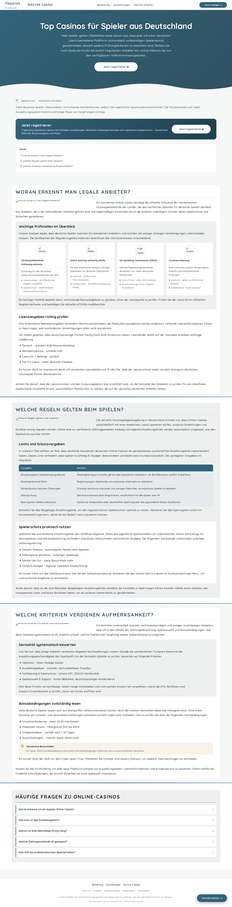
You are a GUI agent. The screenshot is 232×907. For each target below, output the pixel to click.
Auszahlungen (122, 4)
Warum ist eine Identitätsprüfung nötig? (43, 830)
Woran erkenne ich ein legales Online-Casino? (46, 809)
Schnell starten (210, 898)
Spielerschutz (129, 890)
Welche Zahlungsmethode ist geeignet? (43, 841)
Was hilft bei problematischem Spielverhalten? (47, 852)
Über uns (86, 890)
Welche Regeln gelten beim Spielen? (43, 160)
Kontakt (97, 890)
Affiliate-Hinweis (112, 890)
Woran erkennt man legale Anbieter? (43, 155)
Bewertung (103, 4)
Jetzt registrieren (114, 66)
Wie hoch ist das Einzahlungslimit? (39, 820)
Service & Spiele (143, 4)
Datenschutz (144, 890)
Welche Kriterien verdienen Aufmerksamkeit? (48, 166)
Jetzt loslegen (212, 5)
